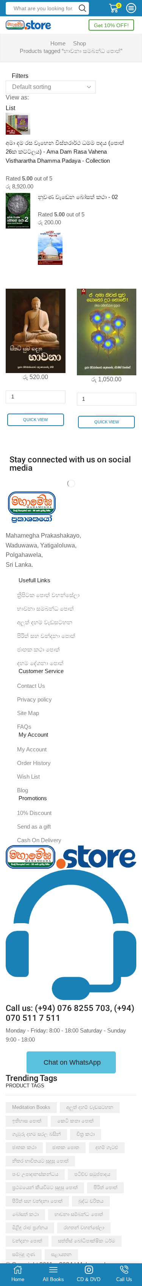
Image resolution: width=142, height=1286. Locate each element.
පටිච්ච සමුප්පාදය (92, 1174)
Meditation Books (31, 1107)
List (10, 108)
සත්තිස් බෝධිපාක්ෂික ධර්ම (86, 1241)
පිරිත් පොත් (105, 1187)
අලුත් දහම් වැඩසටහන (89, 1107)
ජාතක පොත (65, 1147)
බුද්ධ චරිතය (90, 1201)
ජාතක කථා (24, 1147)
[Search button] (82, 8)
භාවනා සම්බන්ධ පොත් (79, 1214)
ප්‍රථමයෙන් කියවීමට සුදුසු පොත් (45, 1187)
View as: (17, 97)
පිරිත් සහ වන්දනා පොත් (37, 1201)
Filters (19, 76)
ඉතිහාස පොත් (26, 1121)
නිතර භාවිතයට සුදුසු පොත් (40, 1161)
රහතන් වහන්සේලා (84, 1227)
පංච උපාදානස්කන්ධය (35, 1174)
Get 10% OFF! (111, 25)
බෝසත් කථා (25, 1214)
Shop (79, 43)
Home (58, 43)
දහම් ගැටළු (106, 1147)
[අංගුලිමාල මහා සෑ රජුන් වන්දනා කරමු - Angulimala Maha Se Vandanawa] (50, 246)
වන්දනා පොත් (27, 1241)
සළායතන (61, 1254)
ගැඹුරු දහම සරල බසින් (36, 1134)
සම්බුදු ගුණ (23, 1254)
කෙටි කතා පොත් (75, 1121)
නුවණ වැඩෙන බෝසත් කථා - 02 (78, 197)
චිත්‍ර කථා (85, 1134)
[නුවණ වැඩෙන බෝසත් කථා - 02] (18, 211)
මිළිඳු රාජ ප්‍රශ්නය (30, 1227)
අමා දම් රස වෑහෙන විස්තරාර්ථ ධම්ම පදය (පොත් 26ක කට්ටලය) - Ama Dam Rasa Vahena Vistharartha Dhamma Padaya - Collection (65, 152)
